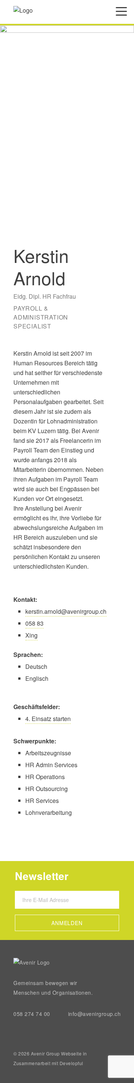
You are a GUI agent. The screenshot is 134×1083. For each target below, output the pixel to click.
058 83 (34, 623)
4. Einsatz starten (48, 718)
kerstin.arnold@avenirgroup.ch (65, 611)
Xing (31, 635)
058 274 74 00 (31, 1013)
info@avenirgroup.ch (94, 1013)
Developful (71, 1063)
